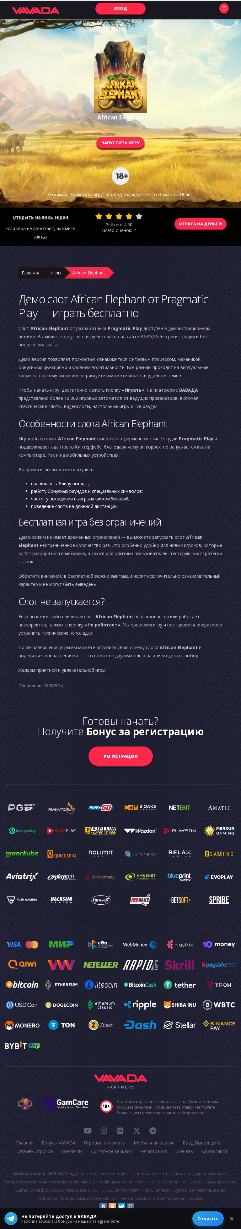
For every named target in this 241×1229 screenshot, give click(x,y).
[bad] (98, 216)
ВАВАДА (149, 336)
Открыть (208, 1218)
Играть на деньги (200, 224)
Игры (55, 273)
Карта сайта (214, 1151)
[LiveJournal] (139, 1206)
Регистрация (121, 756)
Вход (120, 8)
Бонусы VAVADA (59, 1143)
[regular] (118, 216)
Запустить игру (120, 143)
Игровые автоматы (105, 1143)
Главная (30, 273)
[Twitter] (121, 1206)
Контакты (71, 1151)
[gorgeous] (139, 216)
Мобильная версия (154, 1143)
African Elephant (88, 273)
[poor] (108, 216)
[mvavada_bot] (153, 1130)
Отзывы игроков (35, 1151)
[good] (129, 216)
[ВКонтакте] (103, 1206)
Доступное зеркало (111, 1151)
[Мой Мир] (130, 1206)
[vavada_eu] (136, 1130)
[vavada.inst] (104, 1130)
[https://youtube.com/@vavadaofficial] (87, 1130)
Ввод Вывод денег (202, 1143)
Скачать (184, 1151)
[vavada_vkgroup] (120, 1130)
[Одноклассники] (112, 1206)
